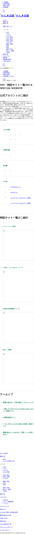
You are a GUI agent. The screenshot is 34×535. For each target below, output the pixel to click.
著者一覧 (2, 494)
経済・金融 (9, 40)
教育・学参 (9, 49)
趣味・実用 (9, 44)
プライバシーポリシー (6, 527)
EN (4, 11)
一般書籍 (5, 2)
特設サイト (3, 509)
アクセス (11, 76)
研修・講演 (6, 5)
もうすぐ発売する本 (9, 461)
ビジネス (8, 42)
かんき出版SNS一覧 (5, 524)
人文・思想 (9, 37)
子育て (8, 52)
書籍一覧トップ (7, 26)
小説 (7, 32)
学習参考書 (6, 3)
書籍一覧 (2, 456)
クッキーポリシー (5, 530)
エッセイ (8, 35)
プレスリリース (4, 506)
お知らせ (5, 500)
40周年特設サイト (9, 417)
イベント (5, 503)
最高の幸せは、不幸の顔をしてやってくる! (18, 402)
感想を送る (3, 521)
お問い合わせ (4, 518)
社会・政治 (9, 39)
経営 (7, 47)
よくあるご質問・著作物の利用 (9, 512)
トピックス (3, 497)
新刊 (4, 459)
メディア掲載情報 (8, 501)
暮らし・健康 (10, 50)
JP (3, 10)
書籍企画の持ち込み (5, 515)
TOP (4, 79)
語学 (7, 45)
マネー (8, 34)
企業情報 (5, 7)
